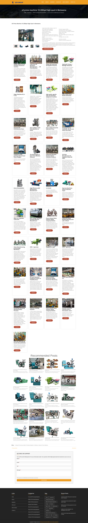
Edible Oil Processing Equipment (39, 12)
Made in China (48, 506)
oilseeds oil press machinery (43, 445)
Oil (46, 508)
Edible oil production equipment (28, 445)
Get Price (17, 79)
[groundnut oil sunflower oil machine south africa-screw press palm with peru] (20, 414)
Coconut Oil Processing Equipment (34, 496)
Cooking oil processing (19, 445)
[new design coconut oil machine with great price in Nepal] (20, 363)
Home (25, 12)
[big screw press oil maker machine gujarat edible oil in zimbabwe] (68, 397)
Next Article (74, 448)
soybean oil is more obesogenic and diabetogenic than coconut (67, 510)
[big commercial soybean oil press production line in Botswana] (68, 431)
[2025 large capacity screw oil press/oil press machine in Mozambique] (68, 380)
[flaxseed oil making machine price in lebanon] (68, 414)
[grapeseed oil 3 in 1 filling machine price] (52, 414)
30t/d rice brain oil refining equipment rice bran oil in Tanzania (68, 506)
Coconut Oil (52, 497)
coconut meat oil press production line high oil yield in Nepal (68, 501)
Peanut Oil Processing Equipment (33, 509)
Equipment (29, 12)
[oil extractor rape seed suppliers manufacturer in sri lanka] (52, 397)
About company (14, 507)
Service (13, 499)
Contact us (13, 510)
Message (19, 470)
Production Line (48, 517)
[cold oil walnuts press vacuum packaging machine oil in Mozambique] (36, 363)
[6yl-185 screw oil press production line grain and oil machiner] (20, 397)
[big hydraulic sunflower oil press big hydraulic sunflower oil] (52, 363)
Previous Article (14, 448)
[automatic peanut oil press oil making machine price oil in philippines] (20, 431)
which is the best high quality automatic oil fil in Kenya (68, 514)
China (47, 497)
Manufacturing (55, 506)
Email (18, 462)
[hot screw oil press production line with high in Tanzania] (68, 363)
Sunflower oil (55, 517)
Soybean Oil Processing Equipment (34, 514)
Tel (18, 466)
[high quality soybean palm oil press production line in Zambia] (52, 380)
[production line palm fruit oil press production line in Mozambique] (20, 380)
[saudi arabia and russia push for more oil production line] (36, 414)
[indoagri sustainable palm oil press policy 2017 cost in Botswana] (36, 431)
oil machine (36, 445)
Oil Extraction (51, 508)
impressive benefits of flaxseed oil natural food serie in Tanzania (68, 497)
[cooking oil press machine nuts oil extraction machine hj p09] (52, 431)
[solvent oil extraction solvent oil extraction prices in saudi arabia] (36, 380)
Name (18, 458)
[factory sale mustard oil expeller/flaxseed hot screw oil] (36, 397)
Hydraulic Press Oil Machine (32, 504)
